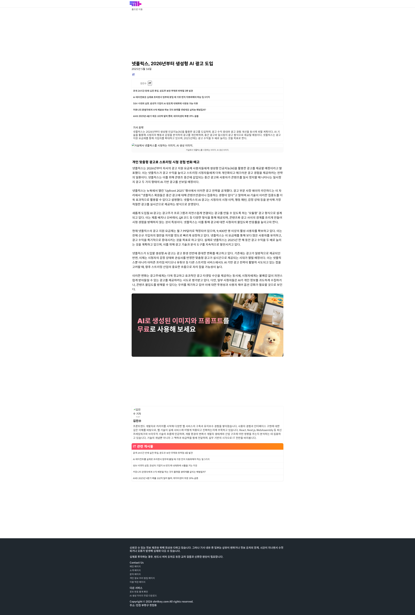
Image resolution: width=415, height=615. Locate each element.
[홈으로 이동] (135, 3)
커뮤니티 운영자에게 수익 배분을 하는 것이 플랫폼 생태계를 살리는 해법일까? (169, 109)
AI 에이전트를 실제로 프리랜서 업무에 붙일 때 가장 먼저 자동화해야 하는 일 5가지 (171, 97)
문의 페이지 (135, 574)
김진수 (143, 83)
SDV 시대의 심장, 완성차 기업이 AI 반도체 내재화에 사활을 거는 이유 (165, 103)
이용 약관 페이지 (137, 582)
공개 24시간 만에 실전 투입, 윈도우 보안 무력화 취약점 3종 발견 (163, 90)
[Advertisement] (207, 35)
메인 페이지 (135, 566)
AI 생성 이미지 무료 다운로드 (143, 595)
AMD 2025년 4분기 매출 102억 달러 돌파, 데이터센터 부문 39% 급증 (166, 116)
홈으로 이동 (137, 9)
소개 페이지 (135, 570)
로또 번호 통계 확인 (139, 591)
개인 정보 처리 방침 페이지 (142, 578)
